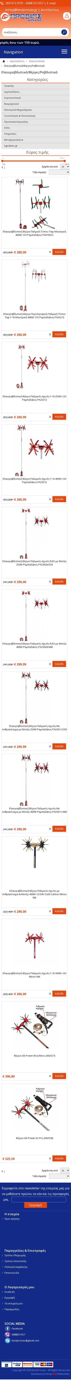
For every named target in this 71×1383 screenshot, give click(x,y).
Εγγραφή (10, 1297)
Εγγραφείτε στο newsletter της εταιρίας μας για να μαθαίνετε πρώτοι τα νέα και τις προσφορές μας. (35, 1194)
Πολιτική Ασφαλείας (16, 1267)
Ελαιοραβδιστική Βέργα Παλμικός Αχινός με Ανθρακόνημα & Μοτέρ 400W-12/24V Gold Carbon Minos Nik (34, 894)
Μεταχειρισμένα (13, 139)
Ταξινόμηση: (39, 172)
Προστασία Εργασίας (16, 121)
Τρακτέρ (9, 85)
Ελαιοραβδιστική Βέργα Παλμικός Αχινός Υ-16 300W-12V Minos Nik (34, 975)
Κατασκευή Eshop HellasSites (50, 1374)
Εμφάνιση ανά (50, 166)
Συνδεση (10, 1291)
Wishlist (50, 251)
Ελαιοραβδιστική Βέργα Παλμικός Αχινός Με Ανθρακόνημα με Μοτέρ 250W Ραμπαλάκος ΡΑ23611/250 (34, 727)
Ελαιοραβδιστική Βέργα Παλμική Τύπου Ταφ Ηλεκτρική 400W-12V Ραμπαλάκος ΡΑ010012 (34, 233)
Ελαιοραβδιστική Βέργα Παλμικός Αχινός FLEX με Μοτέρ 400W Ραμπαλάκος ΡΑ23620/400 (34, 645)
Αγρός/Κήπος (17, 61)
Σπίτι (7, 127)
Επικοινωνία (12, 1272)
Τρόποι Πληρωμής (15, 1255)
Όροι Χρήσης (12, 1218)
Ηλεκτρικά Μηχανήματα (18, 109)
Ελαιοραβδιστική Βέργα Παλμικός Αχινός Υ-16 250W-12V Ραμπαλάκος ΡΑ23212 (34, 398)
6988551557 (18, 1334)
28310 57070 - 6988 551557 (24, 3)
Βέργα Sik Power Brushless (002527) (34, 1055)
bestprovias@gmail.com (25, 1340)
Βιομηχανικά (11, 103)
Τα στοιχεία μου (14, 1303)
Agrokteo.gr (10, 145)
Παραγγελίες (12, 1309)
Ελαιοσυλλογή (36, 61)
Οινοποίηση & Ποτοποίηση (19, 115)
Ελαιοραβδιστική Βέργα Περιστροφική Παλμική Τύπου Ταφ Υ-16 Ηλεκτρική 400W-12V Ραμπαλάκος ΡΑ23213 (34, 315)
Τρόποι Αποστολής (15, 1261)
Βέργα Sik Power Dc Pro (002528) (34, 1138)
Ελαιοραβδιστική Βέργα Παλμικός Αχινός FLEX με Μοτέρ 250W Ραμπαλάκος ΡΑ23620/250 (34, 562)
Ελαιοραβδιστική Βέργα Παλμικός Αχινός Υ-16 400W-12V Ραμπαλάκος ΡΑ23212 (34, 480)
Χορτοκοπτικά (12, 97)
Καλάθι (59, 252)
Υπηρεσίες (10, 133)
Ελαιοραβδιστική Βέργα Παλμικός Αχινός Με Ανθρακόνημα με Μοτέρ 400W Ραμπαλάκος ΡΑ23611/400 (34, 810)
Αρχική (3, 61)
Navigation (13, 52)
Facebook (17, 1328)
